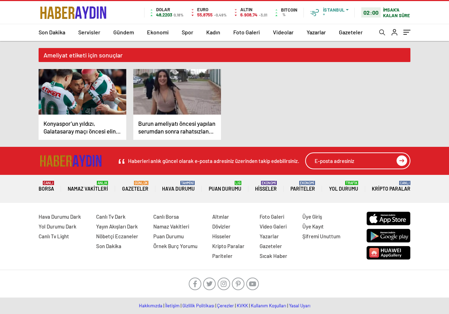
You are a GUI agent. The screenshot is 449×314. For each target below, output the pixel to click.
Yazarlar (316, 32)
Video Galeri (273, 226)
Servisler (89, 32)
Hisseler (266, 186)
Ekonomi (158, 32)
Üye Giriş (312, 216)
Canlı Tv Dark (111, 216)
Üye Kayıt (313, 226)
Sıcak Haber (273, 256)
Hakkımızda (150, 305)
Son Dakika (52, 32)
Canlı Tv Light (54, 236)
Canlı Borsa (166, 216)
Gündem (123, 32)
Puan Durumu (225, 186)
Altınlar (220, 216)
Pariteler (302, 186)
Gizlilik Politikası (198, 305)
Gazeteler (351, 32)
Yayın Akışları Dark (117, 226)
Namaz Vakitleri (88, 186)
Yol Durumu (343, 186)
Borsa (46, 186)
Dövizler (221, 226)
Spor (187, 32)
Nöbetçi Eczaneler (117, 236)
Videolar (283, 32)
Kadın (213, 32)
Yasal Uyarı (299, 305)
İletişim (172, 305)
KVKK (242, 305)
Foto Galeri (246, 32)
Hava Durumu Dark (60, 216)
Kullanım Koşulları (268, 305)
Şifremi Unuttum (321, 236)
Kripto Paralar (391, 186)
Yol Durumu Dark (57, 226)
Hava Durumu (178, 186)
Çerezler (225, 305)
